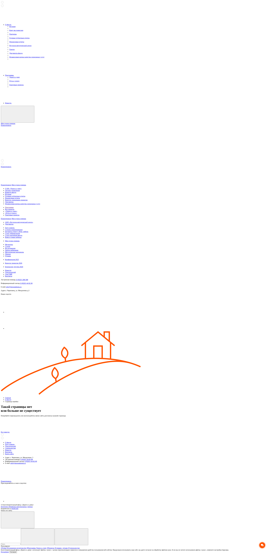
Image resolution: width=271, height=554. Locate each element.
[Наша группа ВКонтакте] (21, 312)
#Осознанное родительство (16, 548)
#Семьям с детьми (61, 548)
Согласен (13, 552)
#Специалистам (74, 548)
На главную (5, 432)
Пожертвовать (6, 125)
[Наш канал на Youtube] (21, 328)
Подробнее (5, 552)
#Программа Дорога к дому (37, 548)
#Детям (3, 548)
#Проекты (50, 548)
